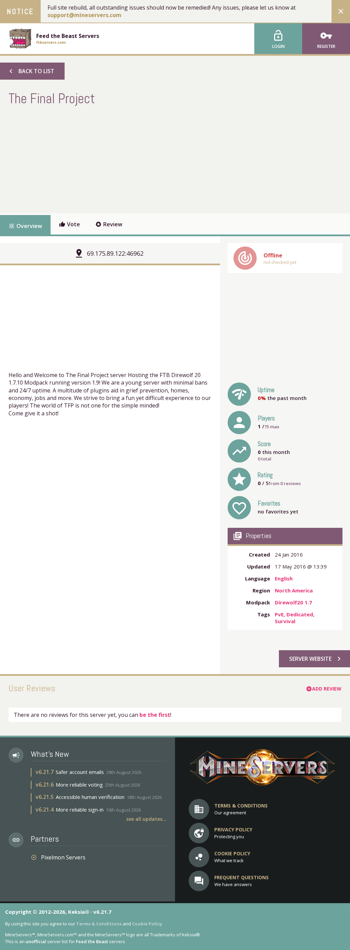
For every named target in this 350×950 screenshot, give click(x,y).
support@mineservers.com (84, 15)
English (284, 578)
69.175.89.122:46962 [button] (115, 253)
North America (294, 590)
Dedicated (299, 614)
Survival (285, 621)
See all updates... (146, 819)
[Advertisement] (133, 158)
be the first (154, 715)
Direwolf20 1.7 (293, 602)
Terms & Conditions (99, 924)
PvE (279, 614)
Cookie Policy (147, 924)
